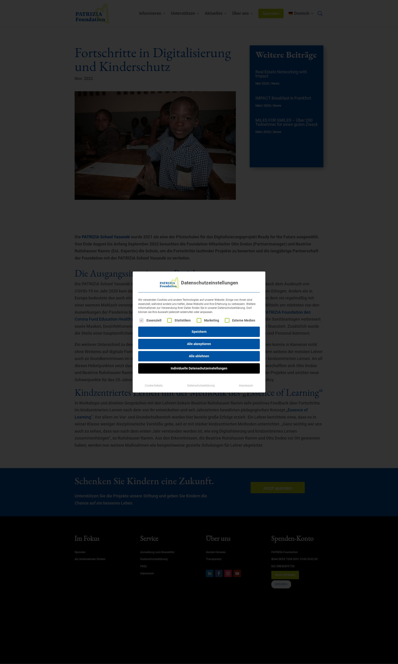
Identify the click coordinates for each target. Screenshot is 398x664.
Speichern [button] (199, 331)
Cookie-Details (154, 385)
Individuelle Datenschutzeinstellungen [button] (199, 368)
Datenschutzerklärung (201, 385)
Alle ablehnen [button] (199, 356)
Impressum (246, 385)
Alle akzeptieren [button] (199, 344)
